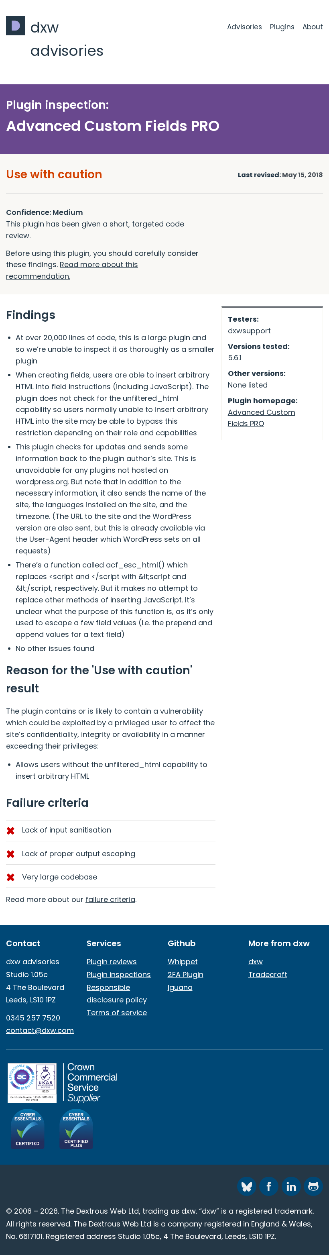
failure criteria (110, 899)
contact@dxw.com (40, 1030)
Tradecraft (267, 974)
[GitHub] (313, 1186)
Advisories (244, 27)
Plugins (282, 27)
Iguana (180, 987)
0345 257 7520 (33, 1018)
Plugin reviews (112, 962)
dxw (255, 962)
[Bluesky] (246, 1186)
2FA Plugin (185, 974)
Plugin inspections (119, 974)
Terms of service (117, 1013)
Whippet (183, 962)
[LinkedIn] (291, 1186)
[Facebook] (268, 1186)
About (313, 27)
